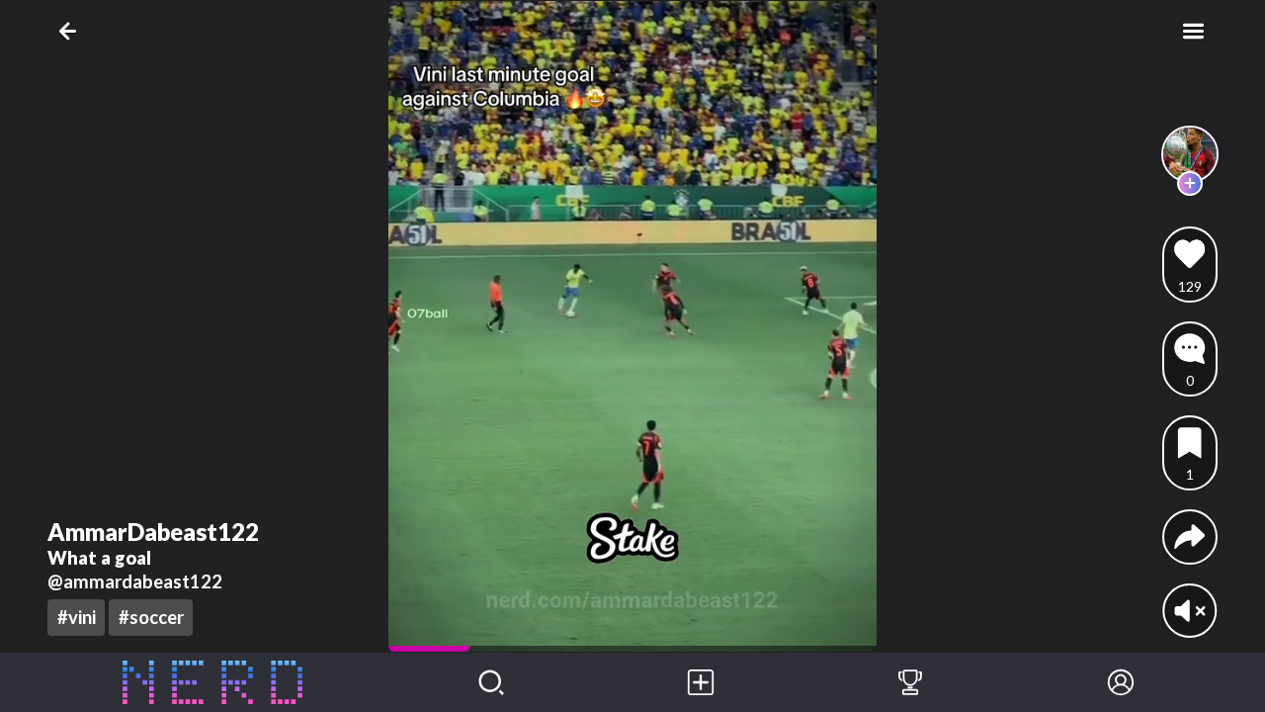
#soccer (151, 617)
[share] (1189, 536)
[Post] (700, 682)
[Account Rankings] (910, 682)
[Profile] (1120, 682)
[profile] (1190, 155)
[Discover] (491, 682)
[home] (213, 682)
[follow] (1189, 183)
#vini (76, 617)
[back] (71, 31)
